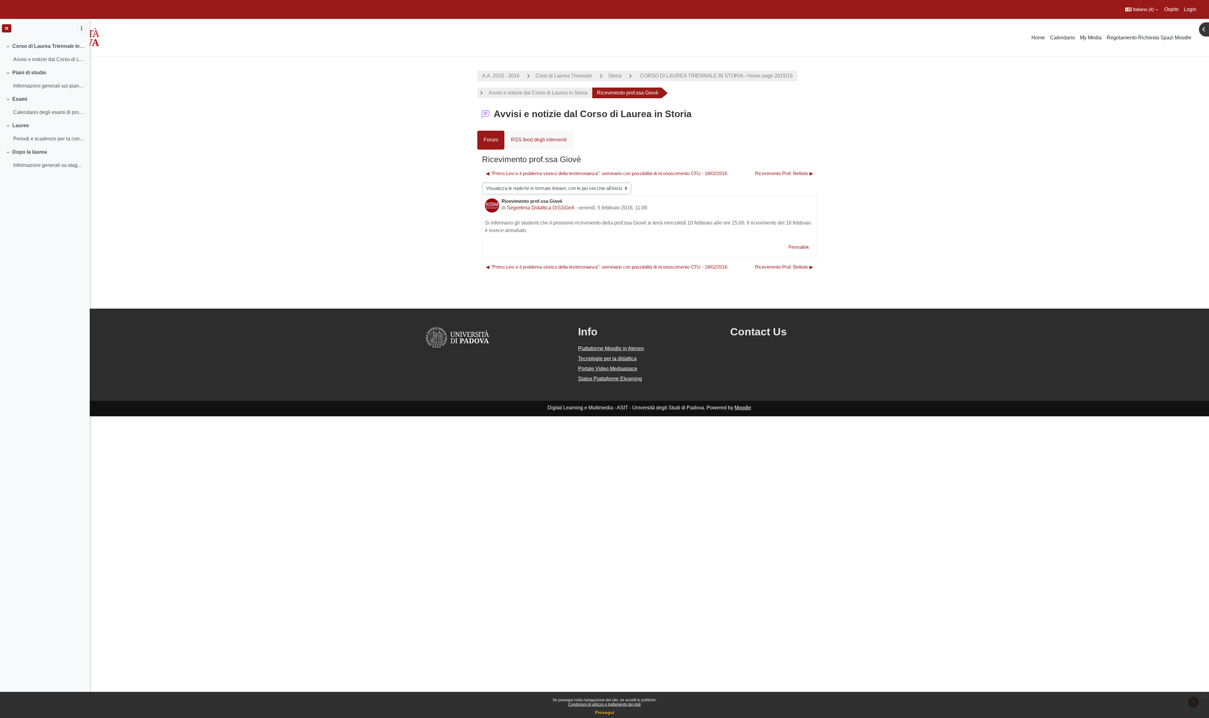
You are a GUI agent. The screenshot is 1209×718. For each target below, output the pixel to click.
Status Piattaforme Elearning (610, 378)
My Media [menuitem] (1091, 37)
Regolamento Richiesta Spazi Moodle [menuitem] (1149, 37)
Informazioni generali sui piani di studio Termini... (49, 85)
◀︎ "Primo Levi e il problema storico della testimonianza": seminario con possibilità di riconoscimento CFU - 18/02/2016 (606, 173)
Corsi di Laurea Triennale (564, 75)
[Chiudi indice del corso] (7, 28)
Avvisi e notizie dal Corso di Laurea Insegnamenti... (49, 59)
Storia (615, 75)
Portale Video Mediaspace (607, 368)
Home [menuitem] (1038, 37)
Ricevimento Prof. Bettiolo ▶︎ (784, 173)
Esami (19, 99)
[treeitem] (45, 53)
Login (1190, 9)
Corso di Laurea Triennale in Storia (48, 46)
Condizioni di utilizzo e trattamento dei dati (604, 704)
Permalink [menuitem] (798, 247)
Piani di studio (29, 72)
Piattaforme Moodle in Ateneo (611, 348)
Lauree (20, 125)
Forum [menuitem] (491, 139)
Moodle (743, 407)
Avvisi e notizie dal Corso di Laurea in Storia (538, 92)
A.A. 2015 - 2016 (500, 75)
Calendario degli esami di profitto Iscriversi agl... (49, 112)
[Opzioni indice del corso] (81, 28)
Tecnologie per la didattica (607, 358)
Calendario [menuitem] (1062, 37)
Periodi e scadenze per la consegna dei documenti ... (49, 138)
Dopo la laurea (29, 152)
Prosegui (604, 712)
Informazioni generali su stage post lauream (49, 165)
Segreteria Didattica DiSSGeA (540, 207)
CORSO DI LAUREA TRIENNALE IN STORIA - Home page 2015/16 (715, 75)
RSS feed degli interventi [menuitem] (539, 139)
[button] (1141, 9)
